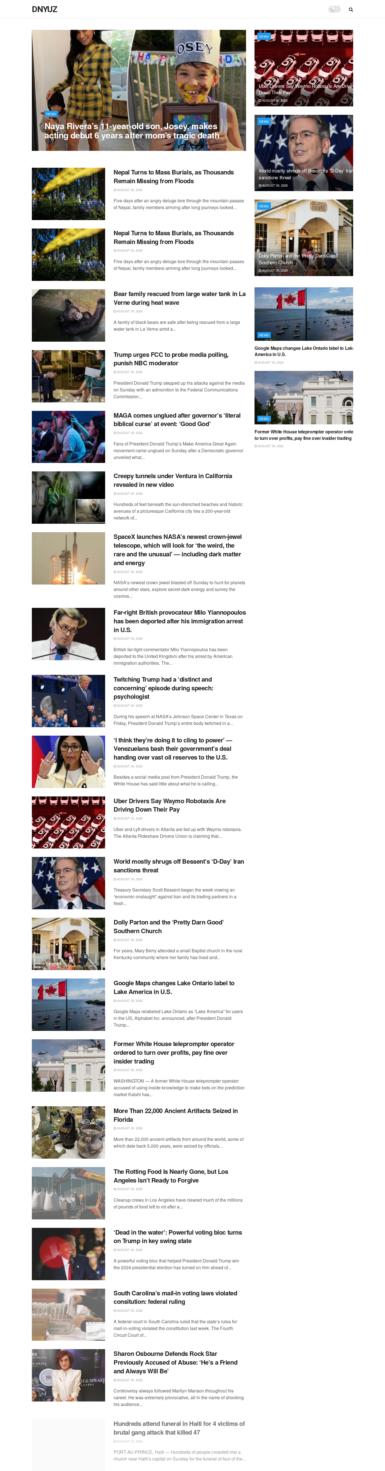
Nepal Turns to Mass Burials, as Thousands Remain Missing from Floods (174, 176)
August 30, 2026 (60, 146)
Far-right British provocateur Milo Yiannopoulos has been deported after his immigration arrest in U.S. (180, 621)
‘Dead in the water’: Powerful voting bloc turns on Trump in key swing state (178, 1236)
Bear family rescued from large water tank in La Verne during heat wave (179, 298)
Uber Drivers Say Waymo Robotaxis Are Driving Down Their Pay (169, 805)
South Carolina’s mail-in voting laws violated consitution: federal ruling (175, 1297)
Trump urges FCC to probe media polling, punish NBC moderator (171, 359)
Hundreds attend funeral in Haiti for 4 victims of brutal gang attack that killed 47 (179, 1425)
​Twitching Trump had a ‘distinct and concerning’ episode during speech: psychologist (163, 688)
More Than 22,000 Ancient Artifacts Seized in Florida (176, 1115)
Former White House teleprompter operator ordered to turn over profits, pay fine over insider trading (174, 1052)
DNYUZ (44, 9)
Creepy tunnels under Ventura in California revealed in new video (173, 480)
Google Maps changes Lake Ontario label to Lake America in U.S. (174, 987)
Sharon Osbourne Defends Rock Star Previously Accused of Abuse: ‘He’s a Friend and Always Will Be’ (175, 1362)
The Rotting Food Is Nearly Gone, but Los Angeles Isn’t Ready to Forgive (171, 1176)
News (51, 113)
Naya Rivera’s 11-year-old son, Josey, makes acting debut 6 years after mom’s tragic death (132, 130)
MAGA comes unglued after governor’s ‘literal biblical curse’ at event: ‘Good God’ (177, 419)
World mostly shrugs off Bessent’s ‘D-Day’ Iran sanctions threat (179, 865)
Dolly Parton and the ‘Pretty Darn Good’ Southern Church (169, 926)
